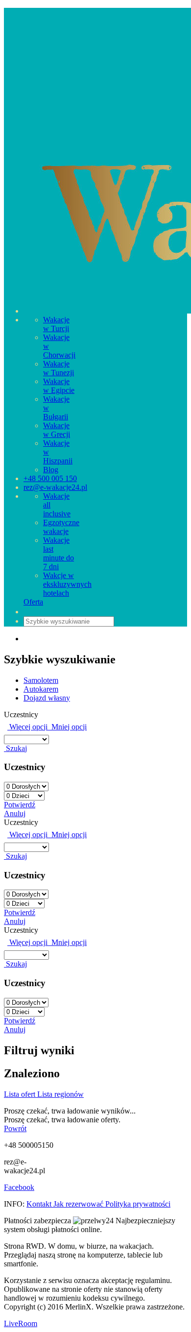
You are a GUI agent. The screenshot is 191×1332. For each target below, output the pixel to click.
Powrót (15, 1128)
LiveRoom (20, 1323)
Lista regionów (60, 1094)
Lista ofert (20, 1094)
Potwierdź (19, 804)
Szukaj (15, 748)
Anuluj (14, 813)
